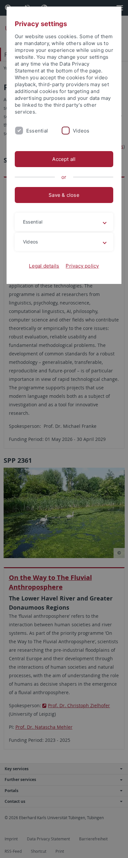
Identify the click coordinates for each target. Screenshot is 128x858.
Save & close (64, 195)
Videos (81, 131)
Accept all (63, 159)
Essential (37, 131)
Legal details (44, 266)
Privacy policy (82, 266)
